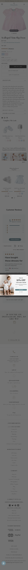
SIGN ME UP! (21, 289)
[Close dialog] (27, 275)
